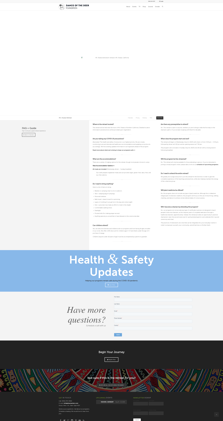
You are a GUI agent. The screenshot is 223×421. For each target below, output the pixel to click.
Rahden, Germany (107, 402)
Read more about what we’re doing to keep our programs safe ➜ (114, 150)
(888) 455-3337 (151, 1)
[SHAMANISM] (74, 7)
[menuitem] (157, 1)
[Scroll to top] (216, 414)
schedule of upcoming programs (207, 164)
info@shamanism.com (71, 403)
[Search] (162, 7)
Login (162, 1)
